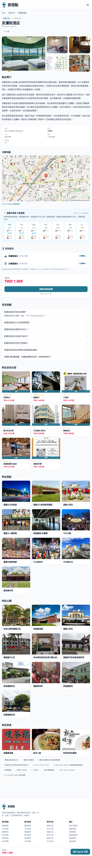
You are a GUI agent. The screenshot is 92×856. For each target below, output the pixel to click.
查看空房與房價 (46, 289)
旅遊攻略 (72, 829)
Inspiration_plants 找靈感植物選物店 (68, 765)
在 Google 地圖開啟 (12, 204)
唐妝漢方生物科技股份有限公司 (16, 765)
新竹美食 (27, 835)
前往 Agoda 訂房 (80, 851)
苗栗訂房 (50, 838)
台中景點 (5, 841)
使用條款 (72, 838)
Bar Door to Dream (67, 770)
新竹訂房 (50, 835)
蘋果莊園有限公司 (11, 760)
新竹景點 (5, 835)
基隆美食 (27, 825)
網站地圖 (72, 841)
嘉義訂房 (11, 13)
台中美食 (27, 841)
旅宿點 (13, 4)
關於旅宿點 (73, 825)
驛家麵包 (8, 770)
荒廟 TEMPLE (22, 770)
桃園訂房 (50, 832)
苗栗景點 (5, 838)
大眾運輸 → (82, 256)
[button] (46, 175)
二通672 (36, 770)
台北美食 (27, 829)
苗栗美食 (27, 838)
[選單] (87, 4)
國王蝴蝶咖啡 (49, 770)
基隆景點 (5, 825)
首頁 (3, 13)
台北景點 (5, 829)
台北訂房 (50, 829)
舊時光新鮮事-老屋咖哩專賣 (49, 760)
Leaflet (66, 200)
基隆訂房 (50, 825)
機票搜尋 (72, 832)
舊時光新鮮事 (29, 760)
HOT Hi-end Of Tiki (41, 765)
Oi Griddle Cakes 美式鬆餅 (15, 775)
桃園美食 (27, 832)
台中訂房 (50, 841)
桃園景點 (5, 832)
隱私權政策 (73, 835)
